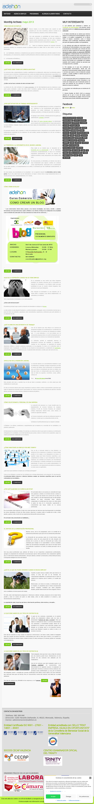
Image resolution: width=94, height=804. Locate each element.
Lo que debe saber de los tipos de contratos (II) (21, 613)
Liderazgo (78, 142)
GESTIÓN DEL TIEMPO (81, 137)
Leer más (7, 62)
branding (80, 118)
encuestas (66, 132)
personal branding (73, 145)
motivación (85, 142)
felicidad (77, 135)
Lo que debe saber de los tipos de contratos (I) (21, 651)
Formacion (84, 135)
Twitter (73, 107)
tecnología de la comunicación (39, 150)
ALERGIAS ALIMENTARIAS (51, 14)
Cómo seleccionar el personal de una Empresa (20, 402)
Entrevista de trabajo (82, 132)
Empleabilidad (74, 130)
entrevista (73, 132)
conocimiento (66, 123)
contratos (41, 117)
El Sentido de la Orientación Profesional (19, 529)
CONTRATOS (75, 123)
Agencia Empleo (20, 14)
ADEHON (66, 107)
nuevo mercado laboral (46, 121)
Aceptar (53, 796)
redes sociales (76, 150)
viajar (80, 155)
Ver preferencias (84, 796)
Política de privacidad (74, 800)
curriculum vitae (75, 125)
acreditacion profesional (69, 118)
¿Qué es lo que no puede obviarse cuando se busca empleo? (25, 570)
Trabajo (85, 152)
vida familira (66, 157)
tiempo (44, 306)
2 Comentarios (16, 95)
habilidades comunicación (70, 140)
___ (31, 776)
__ (32, 784)
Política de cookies (61, 800)
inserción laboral (40, 378)
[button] (90, 778)
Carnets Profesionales (80, 120)
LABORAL (66, 142)
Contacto (67, 14)
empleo (53, 42)
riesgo (83, 150)
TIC (87, 150)
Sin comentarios (17, 62)
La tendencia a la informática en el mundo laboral (22, 145)
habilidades (57, 348)
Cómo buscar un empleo (12, 26)
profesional (79, 147)
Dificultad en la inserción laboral (16, 361)
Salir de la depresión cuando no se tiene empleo (21, 277)
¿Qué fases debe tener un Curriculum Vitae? (19, 69)
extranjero (66, 135)
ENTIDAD (7, 14)
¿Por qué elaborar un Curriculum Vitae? (18, 489)
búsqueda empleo (68, 120)
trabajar (65, 152)
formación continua (68, 137)
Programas (34, 14)
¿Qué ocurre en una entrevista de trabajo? (19, 325)
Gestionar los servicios (55, 791)
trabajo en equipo (67, 155)
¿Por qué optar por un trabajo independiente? (21, 103)
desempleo (78, 127)
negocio (65, 145)
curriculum (66, 125)
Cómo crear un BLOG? (11, 186)
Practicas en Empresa (69, 147)
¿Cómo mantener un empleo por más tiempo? (20, 447)
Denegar (68, 796)
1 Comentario (17, 180)
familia (72, 135)
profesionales (66, 150)
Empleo (82, 130)
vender (76, 155)
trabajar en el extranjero (75, 152)
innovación (81, 140)
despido (84, 127)
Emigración (66, 130)
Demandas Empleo (68, 127)
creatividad (83, 123)
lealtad (72, 142)
